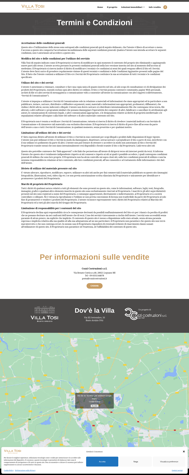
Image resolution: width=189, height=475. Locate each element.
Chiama (95, 286)
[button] (184, 451)
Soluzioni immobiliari (131, 7)
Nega (135, 461)
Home (100, 7)
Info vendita (155, 7)
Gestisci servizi (177, 470)
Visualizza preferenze (169, 461)
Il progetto (112, 7)
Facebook (165, 7)
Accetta (102, 461)
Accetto (94, 406)
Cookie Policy (9, 470)
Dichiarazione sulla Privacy (25, 470)
